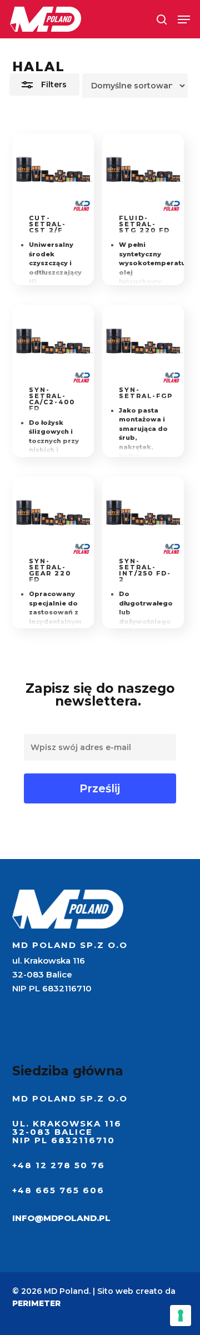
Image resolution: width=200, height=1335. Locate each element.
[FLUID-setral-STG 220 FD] (143, 174)
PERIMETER (36, 1303)
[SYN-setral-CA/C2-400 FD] (53, 345)
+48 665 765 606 (58, 1190)
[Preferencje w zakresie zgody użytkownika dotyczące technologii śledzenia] (180, 1315)
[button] (184, 19)
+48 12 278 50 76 (58, 1165)
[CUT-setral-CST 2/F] (53, 174)
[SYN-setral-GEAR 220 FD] (53, 517)
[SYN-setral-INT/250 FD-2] (143, 517)
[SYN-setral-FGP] (143, 345)
